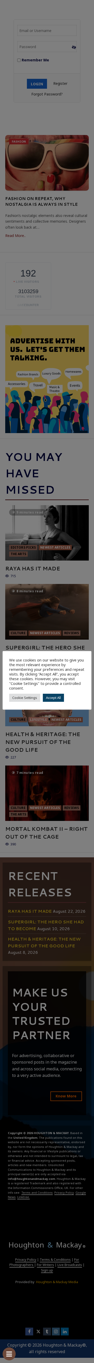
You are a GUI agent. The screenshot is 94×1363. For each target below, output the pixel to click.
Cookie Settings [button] (24, 697)
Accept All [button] (53, 697)
